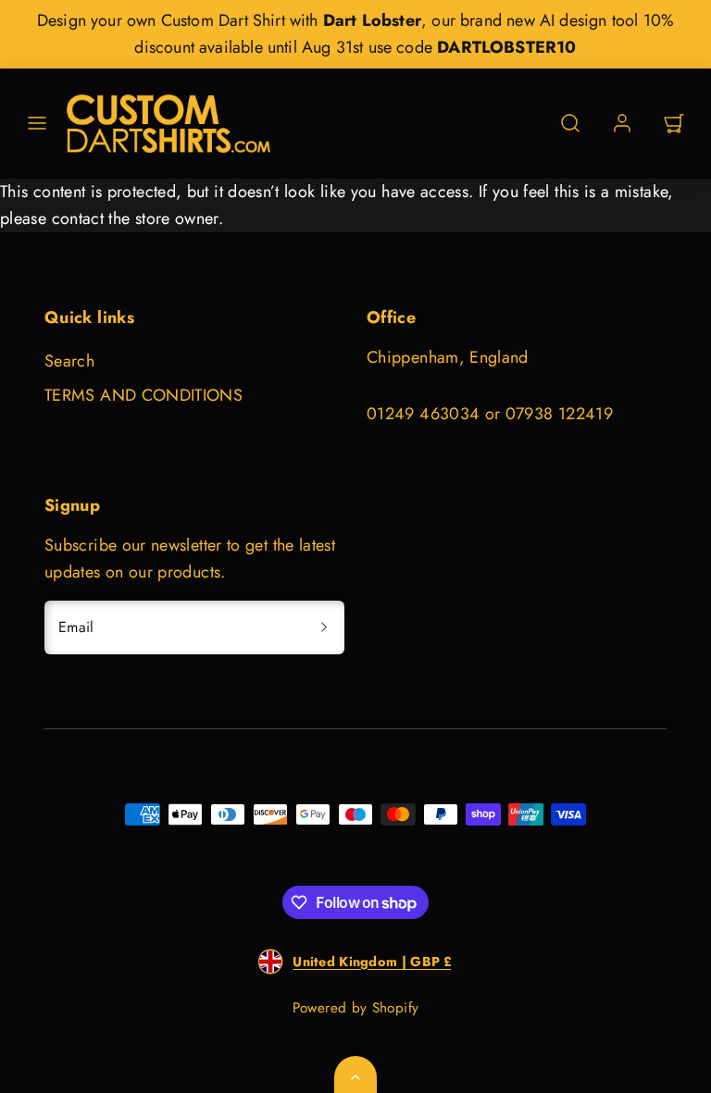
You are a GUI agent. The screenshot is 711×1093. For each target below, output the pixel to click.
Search (69, 361)
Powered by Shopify (355, 1008)
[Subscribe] (324, 627)
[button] (37, 123)
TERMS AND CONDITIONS (143, 395)
